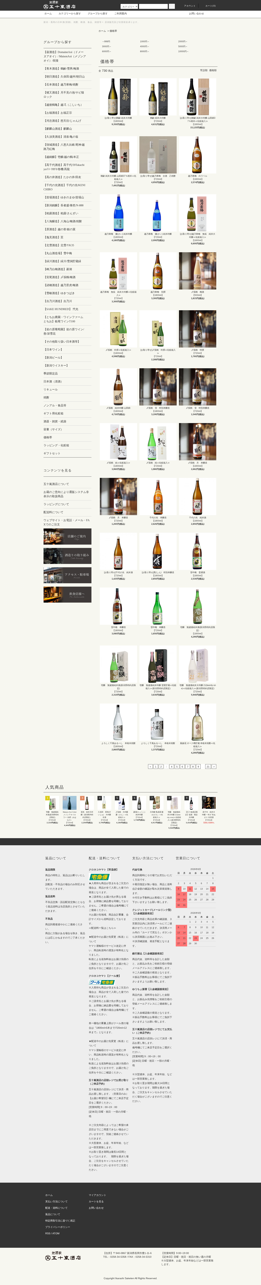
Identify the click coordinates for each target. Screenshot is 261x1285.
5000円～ (182, 46)
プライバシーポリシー (57, 1227)
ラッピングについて (56, 504)
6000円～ (106, 51)
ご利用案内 (120, 13)
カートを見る (96, 1201)
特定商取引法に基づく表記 (60, 1220)
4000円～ (144, 46)
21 (208, 766)
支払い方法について (56, 1201)
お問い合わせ (196, 13)
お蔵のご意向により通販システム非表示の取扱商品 (66, 494)
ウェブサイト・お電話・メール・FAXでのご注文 (67, 522)
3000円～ (106, 46)
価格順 (213, 70)
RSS (47, 1233)
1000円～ (144, 41)
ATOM (55, 1233)
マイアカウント (97, 1195)
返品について (52, 1214)
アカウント (190, 6)
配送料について (53, 512)
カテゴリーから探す (70, 13)
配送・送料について (56, 1207)
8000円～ (144, 51)
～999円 (106, 41)
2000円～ (182, 41)
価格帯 (113, 30)
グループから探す (98, 13)
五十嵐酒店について (56, 484)
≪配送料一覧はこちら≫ (102, 927)
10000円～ (183, 51)
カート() (210, 6)
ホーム (48, 13)
